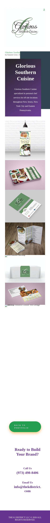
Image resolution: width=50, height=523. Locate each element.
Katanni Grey (12, 55)
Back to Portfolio (21, 426)
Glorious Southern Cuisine (17, 52)
